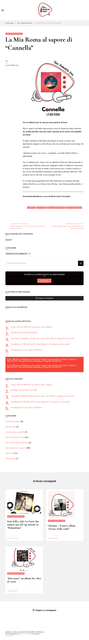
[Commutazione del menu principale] (3, 10)
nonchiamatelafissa (73, 207)
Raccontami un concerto (15, 448)
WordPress (9, 636)
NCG (6, 61)
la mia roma (41, 207)
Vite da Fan (10, 458)
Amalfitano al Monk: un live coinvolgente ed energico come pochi (40, 344)
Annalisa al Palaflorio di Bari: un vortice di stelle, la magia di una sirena (42, 338)
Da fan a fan (10, 426)
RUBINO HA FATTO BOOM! (24, 332)
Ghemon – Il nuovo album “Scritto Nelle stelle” (61, 527)
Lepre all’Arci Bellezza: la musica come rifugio (31, 327)
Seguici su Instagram (45, 298)
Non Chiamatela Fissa (14, 34)
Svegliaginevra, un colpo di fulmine (26, 350)
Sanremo (9, 453)
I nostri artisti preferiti (14, 432)
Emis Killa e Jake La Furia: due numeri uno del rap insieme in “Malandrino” (23, 524)
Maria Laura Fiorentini (55, 207)
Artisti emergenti (12, 421)
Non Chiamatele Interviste (16, 442)
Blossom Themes (24, 634)
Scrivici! (8, 239)
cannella (31, 207)
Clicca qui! (44, 281)
